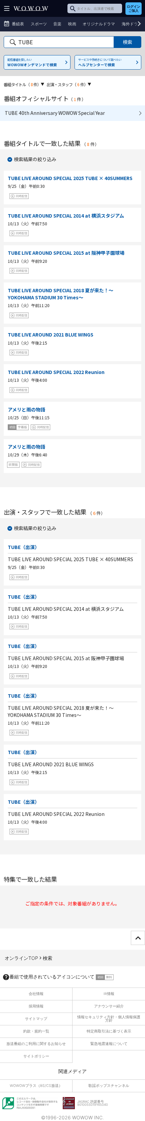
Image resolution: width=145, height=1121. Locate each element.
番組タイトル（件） (22, 84)
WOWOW (30, 8)
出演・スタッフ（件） (67, 84)
